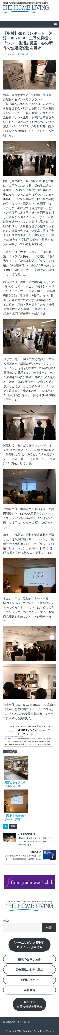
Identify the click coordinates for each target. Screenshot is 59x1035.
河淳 (13, 826)
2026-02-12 (11, 54)
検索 (6, 921)
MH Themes (48, 1031)
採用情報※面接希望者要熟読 (29, 1004)
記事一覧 (24, 54)
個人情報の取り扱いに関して (16, 1022)
